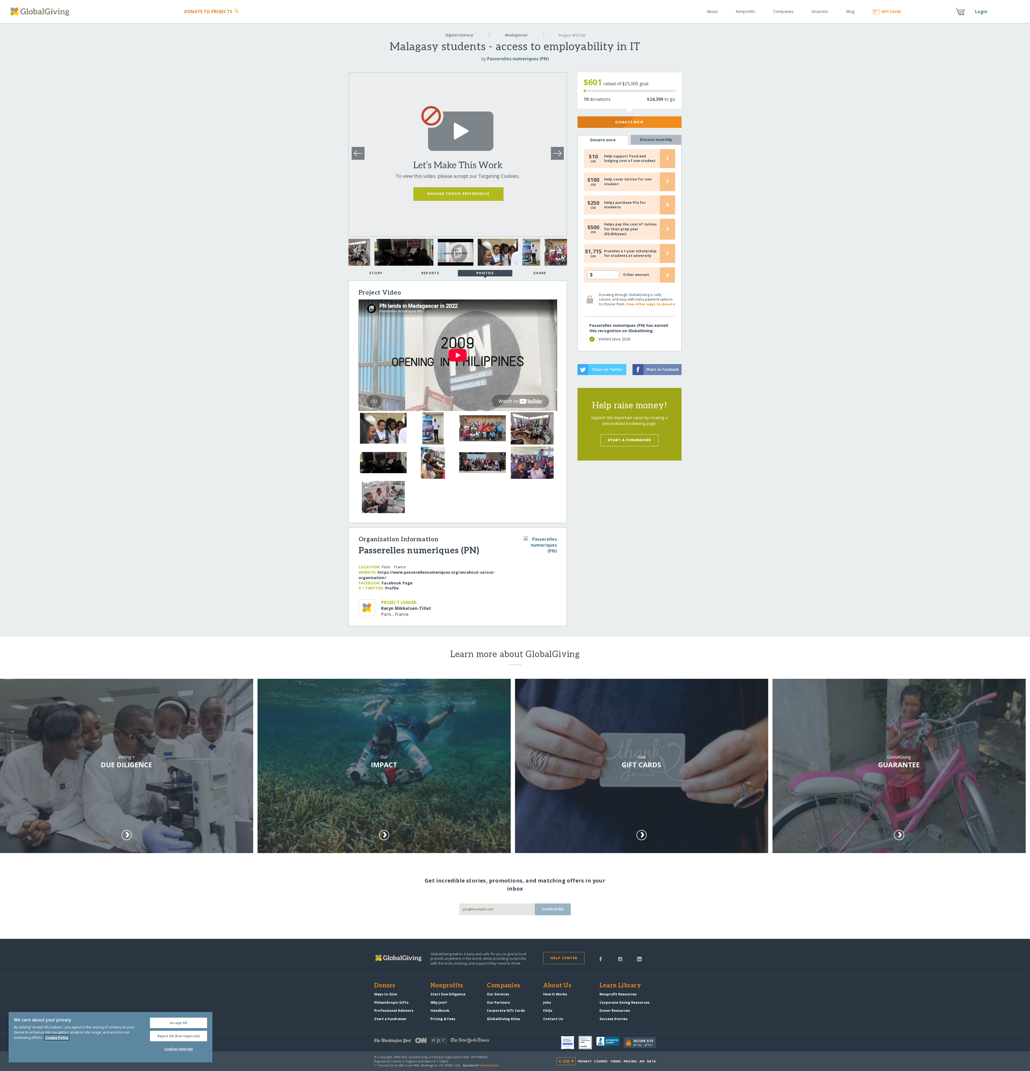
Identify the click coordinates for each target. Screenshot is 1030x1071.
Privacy (584, 1061)
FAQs (547, 1010)
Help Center (563, 957)
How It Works (555, 994)
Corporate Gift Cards (506, 1010)
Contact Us (553, 1018)
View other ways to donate (650, 304)
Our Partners (498, 1002)
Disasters (819, 11)
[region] (110, 1037)
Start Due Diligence (448, 994)
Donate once (603, 139)
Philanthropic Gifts (391, 1002)
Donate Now (629, 122)
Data (651, 1061)
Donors (384, 985)
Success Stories (613, 1018)
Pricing (630, 1061)
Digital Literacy (459, 35)
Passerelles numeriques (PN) (518, 59)
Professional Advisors (393, 1010)
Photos (485, 272)
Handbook (440, 1010)
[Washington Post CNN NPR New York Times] (444, 1042)
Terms (615, 1061)
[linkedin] (639, 959)
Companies (783, 11)
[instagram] (620, 959)
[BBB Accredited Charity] (610, 1042)
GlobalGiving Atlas (503, 1018)
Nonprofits (745, 11)
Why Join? (439, 1002)
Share (539, 272)
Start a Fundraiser (629, 440)
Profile (392, 588)
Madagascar (516, 35)
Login (981, 11)
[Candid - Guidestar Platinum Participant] (587, 1042)
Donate (208, 11)
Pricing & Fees (443, 1018)
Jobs (547, 1002)
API (642, 1061)
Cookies (601, 1061)
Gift (891, 11)
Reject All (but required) (178, 1035)
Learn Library (620, 985)
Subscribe (553, 909)
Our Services (498, 994)
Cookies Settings (178, 1048)
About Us (557, 985)
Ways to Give (385, 994)
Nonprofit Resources (618, 994)
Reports (430, 272)
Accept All (178, 1022)
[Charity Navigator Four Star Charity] (570, 1042)
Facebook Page (397, 582)
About (712, 11)
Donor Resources (614, 1010)
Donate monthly (656, 139)
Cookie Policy (57, 1037)
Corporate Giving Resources (624, 1002)
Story (375, 272)
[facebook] (600, 959)
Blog (850, 11)
